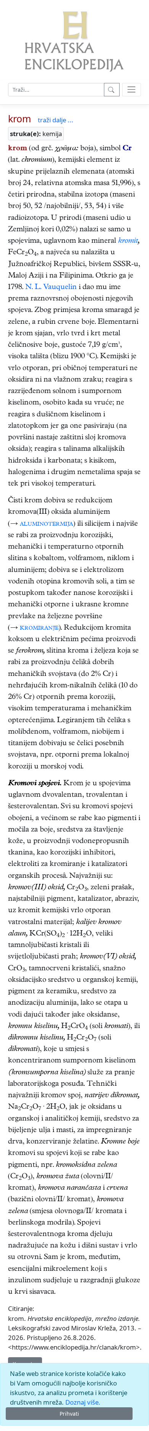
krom (19, 118)
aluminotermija (46, 524)
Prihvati (69, 1413)
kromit (128, 241)
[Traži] (112, 89)
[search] (131, 89)
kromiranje (39, 628)
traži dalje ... (55, 119)
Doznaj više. (82, 1402)
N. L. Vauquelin (51, 288)
